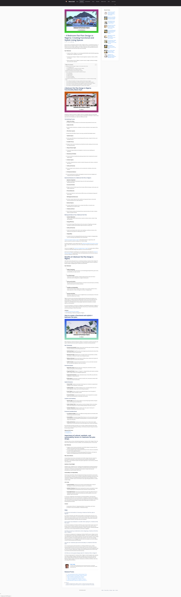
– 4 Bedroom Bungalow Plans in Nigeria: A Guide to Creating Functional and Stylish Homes (80, 583)
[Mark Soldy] (67, 568)
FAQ (66, 79)
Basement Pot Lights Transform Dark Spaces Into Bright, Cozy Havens (111, 27)
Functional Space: (70, 74)
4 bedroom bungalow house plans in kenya (90, 243)
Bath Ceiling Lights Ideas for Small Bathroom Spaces (111, 51)
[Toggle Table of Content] (95, 65)
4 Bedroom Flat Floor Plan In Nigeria (72, 311)
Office (109, 1)
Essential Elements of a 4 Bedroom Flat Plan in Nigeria (75, 68)
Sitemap (110, 590)
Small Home (113, 1)
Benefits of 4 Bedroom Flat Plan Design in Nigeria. (74, 70)
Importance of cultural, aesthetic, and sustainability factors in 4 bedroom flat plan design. (81, 78)
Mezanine (97, 1)
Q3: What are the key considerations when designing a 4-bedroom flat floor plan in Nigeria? (81, 83)
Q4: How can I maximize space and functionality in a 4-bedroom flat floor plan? (79, 84)
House (93, 1)
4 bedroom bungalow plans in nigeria (81, 248)
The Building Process (70, 67)
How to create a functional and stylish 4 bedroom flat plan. (76, 71)
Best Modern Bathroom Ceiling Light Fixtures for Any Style (112, 47)
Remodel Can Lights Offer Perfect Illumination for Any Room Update (111, 37)
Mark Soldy (72, 564)
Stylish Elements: (69, 75)
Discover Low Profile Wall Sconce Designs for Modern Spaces (111, 17)
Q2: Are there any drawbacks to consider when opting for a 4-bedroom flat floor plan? (80, 82)
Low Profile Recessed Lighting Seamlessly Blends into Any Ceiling (111, 32)
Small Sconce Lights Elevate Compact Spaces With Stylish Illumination (111, 13)
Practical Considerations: (71, 77)
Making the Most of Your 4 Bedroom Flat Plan (74, 69)
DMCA (103, 590)
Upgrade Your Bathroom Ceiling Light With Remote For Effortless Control (112, 56)
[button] (115, 4)
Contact (116, 590)
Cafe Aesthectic (87, 1)
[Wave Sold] (66, 1)
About (114, 590)
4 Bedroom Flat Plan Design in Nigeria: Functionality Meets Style (77, 66)
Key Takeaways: (69, 73)
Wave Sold (72, 1)
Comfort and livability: (70, 76)
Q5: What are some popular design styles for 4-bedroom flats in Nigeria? (78, 85)
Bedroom (81, 1)
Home (77, 1)
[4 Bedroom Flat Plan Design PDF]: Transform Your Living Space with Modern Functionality (80, 584)
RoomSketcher (68, 431)
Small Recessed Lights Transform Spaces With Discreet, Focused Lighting (112, 42)
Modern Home (103, 1)
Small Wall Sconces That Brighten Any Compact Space (111, 22)
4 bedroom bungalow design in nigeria (72, 239)
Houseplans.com (68, 432)
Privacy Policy (106, 590)
